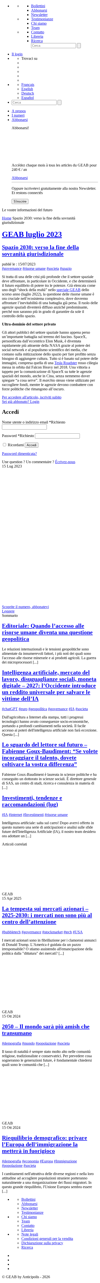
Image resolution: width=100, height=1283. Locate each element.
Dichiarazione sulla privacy (42, 1243)
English (27, 89)
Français (27, 85)
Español (27, 98)
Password (18, 436)
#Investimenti (33, 815)
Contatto (37, 32)
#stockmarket (52, 932)
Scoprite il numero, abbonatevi (25, 607)
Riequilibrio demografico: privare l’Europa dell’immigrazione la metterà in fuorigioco (44, 1144)
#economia (30, 1161)
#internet (15, 815)
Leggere (8, 611)
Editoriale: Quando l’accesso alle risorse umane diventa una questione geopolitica (47, 632)
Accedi (31, 445)
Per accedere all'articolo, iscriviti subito (31, 397)
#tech (68, 932)
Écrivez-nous (65, 462)
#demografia (11, 1043)
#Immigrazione (65, 1161)
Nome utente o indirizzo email (33, 422)
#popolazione (46, 1043)
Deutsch (27, 93)
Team (35, 28)
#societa (53, 268)
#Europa (46, 1161)
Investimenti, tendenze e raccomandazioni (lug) (32, 801)
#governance (12, 268)
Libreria (37, 36)
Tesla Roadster (65, 363)
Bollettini (38, 6)
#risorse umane (34, 268)
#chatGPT (10, 709)
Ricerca (37, 41)
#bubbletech (11, 932)
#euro (23, 709)
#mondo (28, 1043)
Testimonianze (42, 19)
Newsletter (39, 15)
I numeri (18, 115)
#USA (78, 932)
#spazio (66, 268)
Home (6, 218)
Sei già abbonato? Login (20, 402)
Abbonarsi (39, 10)
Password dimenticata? (19, 454)
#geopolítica (37, 709)
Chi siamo (39, 23)
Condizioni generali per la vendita (47, 1239)
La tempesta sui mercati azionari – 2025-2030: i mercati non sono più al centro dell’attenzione (47, 915)
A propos (19, 111)
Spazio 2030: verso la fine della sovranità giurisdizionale (40, 250)
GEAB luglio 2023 (32, 234)
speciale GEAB (69, 290)
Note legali (29, 1234)
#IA (72, 709)
